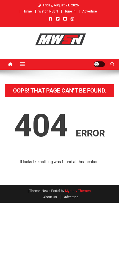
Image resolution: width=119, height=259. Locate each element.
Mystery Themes (78, 191)
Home (27, 11)
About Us (50, 197)
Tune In (70, 11)
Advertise (89, 11)
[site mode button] (99, 64)
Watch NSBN (48, 11)
